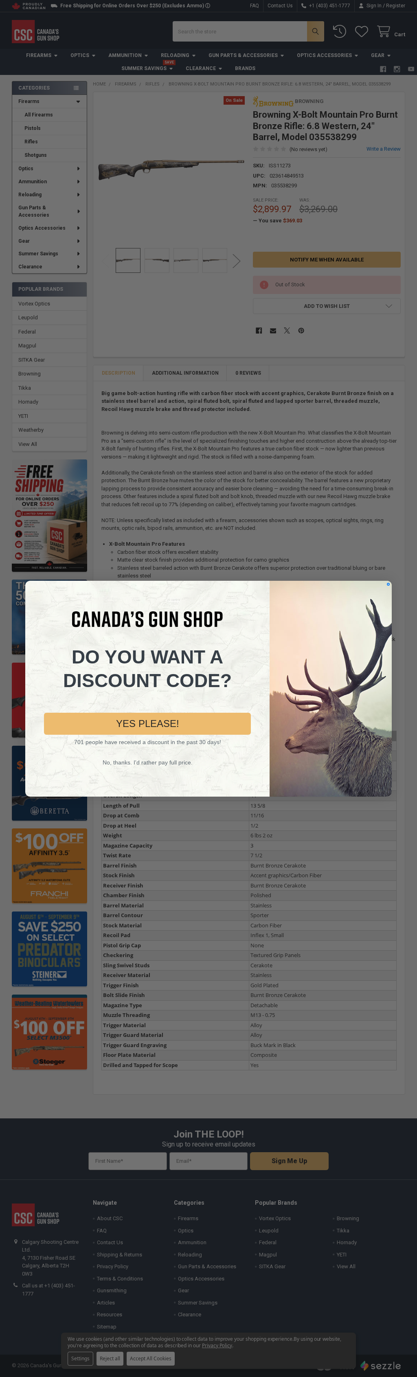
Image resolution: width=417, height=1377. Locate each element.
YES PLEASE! (147, 723)
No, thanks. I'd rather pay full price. (148, 762)
